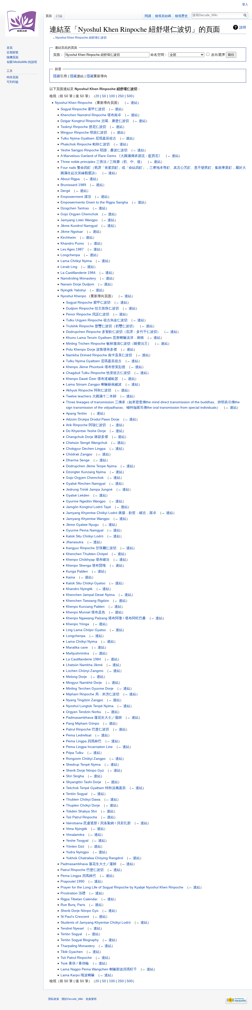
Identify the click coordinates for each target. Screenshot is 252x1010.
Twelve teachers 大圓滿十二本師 (91, 396)
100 (112, 96)
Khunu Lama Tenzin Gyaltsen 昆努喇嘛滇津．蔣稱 (105, 338)
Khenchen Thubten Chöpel (87, 554)
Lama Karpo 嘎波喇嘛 (77, 975)
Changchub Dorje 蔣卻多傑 (87, 437)
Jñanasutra (74, 542)
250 (121, 96)
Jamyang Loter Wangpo (79, 220)
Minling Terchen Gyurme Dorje (89, 688)
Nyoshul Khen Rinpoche (73, 103)
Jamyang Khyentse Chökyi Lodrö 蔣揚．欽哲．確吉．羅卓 (111, 513)
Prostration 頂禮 (73, 893)
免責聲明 (91, 998)
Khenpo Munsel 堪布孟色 (85, 612)
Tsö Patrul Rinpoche (81, 817)
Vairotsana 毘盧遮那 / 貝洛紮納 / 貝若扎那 (98, 823)
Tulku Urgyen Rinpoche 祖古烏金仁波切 (96, 320)
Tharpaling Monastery (78, 946)
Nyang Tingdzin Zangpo (84, 700)
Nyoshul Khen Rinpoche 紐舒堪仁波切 (81, 37)
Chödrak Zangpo (79, 454)
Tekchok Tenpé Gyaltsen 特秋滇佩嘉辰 (96, 788)
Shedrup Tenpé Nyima (83, 764)
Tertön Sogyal (76, 794)
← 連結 (132, 103)
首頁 (10, 47)
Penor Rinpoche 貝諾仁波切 (87, 314)
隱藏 (56, 76)
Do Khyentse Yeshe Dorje (86, 431)
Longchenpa (70, 255)
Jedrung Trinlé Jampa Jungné (89, 489)
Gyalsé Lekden (77, 495)
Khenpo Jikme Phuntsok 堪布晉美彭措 (95, 367)
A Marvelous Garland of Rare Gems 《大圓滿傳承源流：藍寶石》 (111, 156)
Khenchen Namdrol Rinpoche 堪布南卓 (91, 115)
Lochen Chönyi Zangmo (84, 671)
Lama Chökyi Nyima (76, 261)
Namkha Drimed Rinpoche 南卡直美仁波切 (99, 355)
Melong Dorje (76, 677)
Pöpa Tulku (74, 753)
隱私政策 (53, 998)
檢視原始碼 (163, 16)
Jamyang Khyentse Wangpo (88, 519)
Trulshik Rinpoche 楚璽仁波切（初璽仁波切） (101, 326)
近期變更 (12, 52)
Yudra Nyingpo (77, 852)
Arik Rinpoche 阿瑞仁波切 (86, 425)
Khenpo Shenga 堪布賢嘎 (86, 565)
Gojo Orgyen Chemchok (79, 214)
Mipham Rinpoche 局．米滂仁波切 (92, 694)
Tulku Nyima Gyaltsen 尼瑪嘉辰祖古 (88, 138)
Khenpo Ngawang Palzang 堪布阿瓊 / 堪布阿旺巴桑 (106, 618)
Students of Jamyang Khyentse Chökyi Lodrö (96, 922)
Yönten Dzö (75, 846)
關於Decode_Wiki (72, 998)
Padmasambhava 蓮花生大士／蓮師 (94, 717)
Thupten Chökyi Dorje (83, 805)
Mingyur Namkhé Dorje (84, 682)
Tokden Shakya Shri (81, 811)
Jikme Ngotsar (72, 231)
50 (104, 96)
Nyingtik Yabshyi (73, 290)
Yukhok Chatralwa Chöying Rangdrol (94, 858)
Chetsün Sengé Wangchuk (86, 443)
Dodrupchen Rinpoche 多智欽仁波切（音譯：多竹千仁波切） (113, 332)
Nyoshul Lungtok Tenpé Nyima (89, 706)
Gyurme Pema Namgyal (84, 530)
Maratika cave (77, 647)
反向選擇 (218, 55)
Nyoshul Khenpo (73, 296)
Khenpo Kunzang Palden (85, 606)
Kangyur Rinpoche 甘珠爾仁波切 (91, 548)
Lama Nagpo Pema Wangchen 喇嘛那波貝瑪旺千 (99, 969)
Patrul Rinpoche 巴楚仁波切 (87, 729)
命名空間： (159, 55)
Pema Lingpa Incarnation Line (89, 747)
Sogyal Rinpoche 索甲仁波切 (83, 109)
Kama (70, 577)
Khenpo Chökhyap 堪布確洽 (88, 559)
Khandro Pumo (72, 243)
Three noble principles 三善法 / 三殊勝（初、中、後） (102, 162)
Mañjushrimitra (77, 653)
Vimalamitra (75, 835)
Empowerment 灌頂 (76, 197)
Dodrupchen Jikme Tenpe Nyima (91, 466)
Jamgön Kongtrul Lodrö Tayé (88, 507)
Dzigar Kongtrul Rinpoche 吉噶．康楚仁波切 (95, 121)
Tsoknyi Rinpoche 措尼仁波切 (83, 127)
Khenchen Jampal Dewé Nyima (90, 595)
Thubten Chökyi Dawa (83, 799)
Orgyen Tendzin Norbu (83, 712)
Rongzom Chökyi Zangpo (86, 759)
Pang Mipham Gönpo (82, 723)
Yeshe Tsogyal (77, 840)
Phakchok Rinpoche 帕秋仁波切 (85, 144)
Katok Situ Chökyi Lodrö (84, 536)
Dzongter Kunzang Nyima (86, 472)
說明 (242, 27)
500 (130, 96)
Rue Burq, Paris (73, 905)
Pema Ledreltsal (78, 735)
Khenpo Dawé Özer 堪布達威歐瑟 (92, 379)
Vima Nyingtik (76, 829)
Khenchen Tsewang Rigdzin (87, 601)
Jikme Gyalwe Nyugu (82, 525)
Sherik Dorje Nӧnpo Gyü (85, 770)
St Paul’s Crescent (75, 916)
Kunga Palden (77, 571)
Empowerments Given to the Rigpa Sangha (94, 202)
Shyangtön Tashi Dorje (83, 782)
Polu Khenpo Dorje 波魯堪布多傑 (91, 349)
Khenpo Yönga (77, 624)
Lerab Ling (69, 267)
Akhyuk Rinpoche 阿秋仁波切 (88, 390)
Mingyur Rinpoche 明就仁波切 (84, 132)
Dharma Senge (78, 460)
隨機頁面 (12, 57)
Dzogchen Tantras (75, 208)
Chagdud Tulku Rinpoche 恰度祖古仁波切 (98, 373)
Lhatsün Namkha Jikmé (84, 665)
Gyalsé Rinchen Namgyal (85, 483)
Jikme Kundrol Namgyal (79, 226)
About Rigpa (70, 179)
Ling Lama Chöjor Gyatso (86, 630)
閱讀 (148, 16)
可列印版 (12, 82)
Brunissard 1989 (73, 185)
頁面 (49, 16)
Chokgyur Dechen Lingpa (86, 449)
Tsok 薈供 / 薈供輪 (75, 963)
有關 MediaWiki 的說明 (22, 62)
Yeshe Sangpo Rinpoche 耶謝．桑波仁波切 (94, 150)
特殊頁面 (12, 77)
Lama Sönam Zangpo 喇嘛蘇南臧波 (94, 384)
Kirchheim (68, 237)
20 (97, 96)
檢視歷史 (181, 16)
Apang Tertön (76, 413)
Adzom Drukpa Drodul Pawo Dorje (92, 419)
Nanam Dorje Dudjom (77, 284)
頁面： (58, 55)
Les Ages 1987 (72, 249)
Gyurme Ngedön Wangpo (86, 501)
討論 (59, 16)
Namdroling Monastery (78, 278)
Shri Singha (75, 776)
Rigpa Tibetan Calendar (79, 899)
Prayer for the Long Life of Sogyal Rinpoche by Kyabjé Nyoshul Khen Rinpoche (122, 887)
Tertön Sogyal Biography (80, 940)
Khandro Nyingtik (79, 589)
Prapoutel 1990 (72, 881)
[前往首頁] (21, 19)
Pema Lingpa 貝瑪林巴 (83, 741)
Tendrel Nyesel (72, 928)
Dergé (65, 191)
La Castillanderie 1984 (78, 273)
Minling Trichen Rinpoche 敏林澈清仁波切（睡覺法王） (108, 343)
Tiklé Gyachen (72, 952)
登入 (245, 4)
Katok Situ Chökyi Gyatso (85, 583)
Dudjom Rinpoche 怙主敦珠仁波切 (92, 308)
